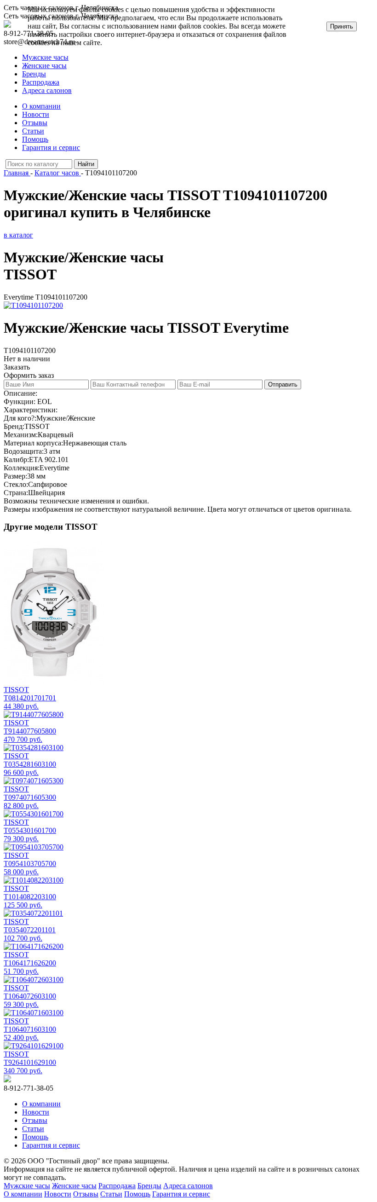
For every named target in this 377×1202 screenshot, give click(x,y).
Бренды (34, 74)
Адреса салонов (47, 90)
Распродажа (40, 82)
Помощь (35, 139)
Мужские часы (45, 57)
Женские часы (44, 65)
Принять (341, 26)
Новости (35, 114)
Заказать (17, 367)
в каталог (18, 235)
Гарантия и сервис (51, 147)
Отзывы (34, 123)
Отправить (282, 384)
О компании (41, 106)
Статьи (33, 131)
